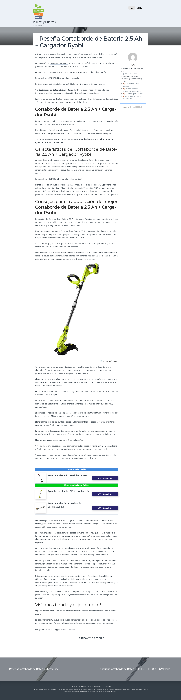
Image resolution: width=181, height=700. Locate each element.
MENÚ (139, 8)
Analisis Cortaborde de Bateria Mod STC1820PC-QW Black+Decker (140, 669)
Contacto (107, 687)
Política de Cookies (95, 687)
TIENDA (49, 629)
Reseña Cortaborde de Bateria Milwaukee (34, 669)
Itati (132, 65)
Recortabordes (69, 629)
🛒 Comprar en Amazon (108, 361)
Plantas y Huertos (44, 22)
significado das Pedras (129, 74)
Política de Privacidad (77, 687)
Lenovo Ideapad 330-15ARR (134, 94)
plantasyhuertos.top (59, 63)
